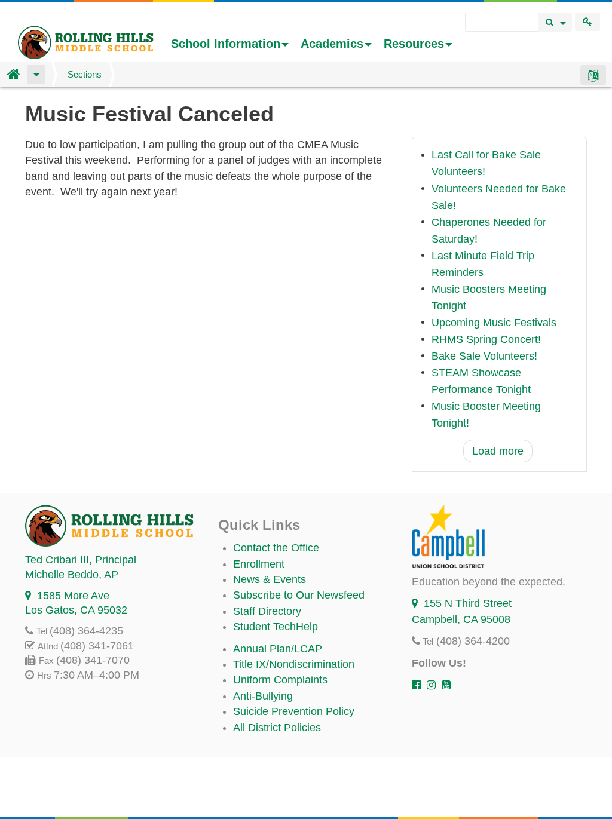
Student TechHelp (275, 627)
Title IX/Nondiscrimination (293, 664)
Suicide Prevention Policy (293, 711)
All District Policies (277, 728)
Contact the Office (276, 548)
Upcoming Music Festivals (494, 323)
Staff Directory (267, 611)
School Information (225, 43)
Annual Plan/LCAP (277, 649)
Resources (414, 43)
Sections (85, 74)
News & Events (269, 579)
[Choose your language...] (593, 74)
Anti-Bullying (263, 696)
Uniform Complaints (280, 680)
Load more (498, 451)
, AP (71, 575)
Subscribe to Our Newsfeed (299, 595)
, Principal (80, 560)
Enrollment (258, 564)
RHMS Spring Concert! (486, 339)
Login (587, 22)
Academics (332, 43)
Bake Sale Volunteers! (484, 356)
